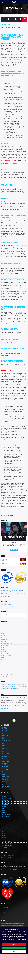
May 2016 (4, 787)
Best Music (4, 563)
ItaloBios (3, 596)
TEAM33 (3, 669)
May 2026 (4, 730)
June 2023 (4, 771)
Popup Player (6, 909)
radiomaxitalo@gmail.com (9, 606)
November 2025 (5, 738)
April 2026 (4, 732)
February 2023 (5, 776)
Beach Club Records (5, 628)
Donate (4, 915)
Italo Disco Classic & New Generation (9, 869)
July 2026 (4, 727)
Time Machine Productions (7, 670)
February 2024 (5, 761)
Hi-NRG (4, 686)
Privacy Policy (6, 910)
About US (5, 912)
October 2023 (5, 766)
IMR (2, 647)
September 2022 (6, 782)
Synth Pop (14, 688)
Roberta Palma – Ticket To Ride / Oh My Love (11, 590)
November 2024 (5, 753)
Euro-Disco (3, 635)
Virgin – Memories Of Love (7, 591)
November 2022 (5, 781)
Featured (3, 637)
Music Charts (6, 907)
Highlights (3, 641)
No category (4, 661)
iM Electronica (4, 645)
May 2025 (4, 745)
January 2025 (5, 751)
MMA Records (4, 659)
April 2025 (4, 746)
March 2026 (5, 733)
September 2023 (6, 768)
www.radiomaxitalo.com (9, 604)
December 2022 (5, 779)
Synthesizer (6, 688)
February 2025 (5, 750)
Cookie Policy (5, 914)
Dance (4, 684)
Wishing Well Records (6, 674)
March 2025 (5, 748)
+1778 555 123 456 (8, 857)
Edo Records (4, 633)
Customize (14, 948)
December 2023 (5, 764)
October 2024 (5, 755)
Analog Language (5, 624)
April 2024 (4, 760)
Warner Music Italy (5, 672)
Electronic (12, 684)
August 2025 (5, 741)
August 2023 (5, 769)
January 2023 (5, 778)
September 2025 (6, 740)
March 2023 (5, 774)
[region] (14, 940)
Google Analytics (19, 192)
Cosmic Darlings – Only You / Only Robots (10, 593)
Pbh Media (3, 665)
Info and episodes (14, 549)
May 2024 (4, 758)
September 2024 (6, 756)
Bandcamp (3, 626)
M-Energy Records (5, 653)
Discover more (4, 708)
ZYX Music (3, 676)
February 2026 (5, 735)
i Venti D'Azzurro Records (6, 643)
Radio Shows (5, 905)
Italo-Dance (13, 686)
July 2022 (4, 784)
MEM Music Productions (6, 655)
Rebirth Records (4, 667)
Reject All (14, 951)
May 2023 (4, 773)
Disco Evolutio (4, 631)
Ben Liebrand (4, 629)
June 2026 (4, 728)
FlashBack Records (5, 639)
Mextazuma (4, 657)
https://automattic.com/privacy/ (9, 160)
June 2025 (4, 743)
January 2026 (5, 737)
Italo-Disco (4, 559)
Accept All (14, 944)
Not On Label (4, 663)
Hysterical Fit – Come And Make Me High (10, 595)
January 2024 (5, 763)
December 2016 (5, 786)
